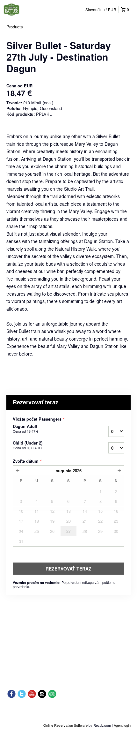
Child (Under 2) (27, 445)
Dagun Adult (25, 428)
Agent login (122, 725)
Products (14, 27)
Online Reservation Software (65, 725)
